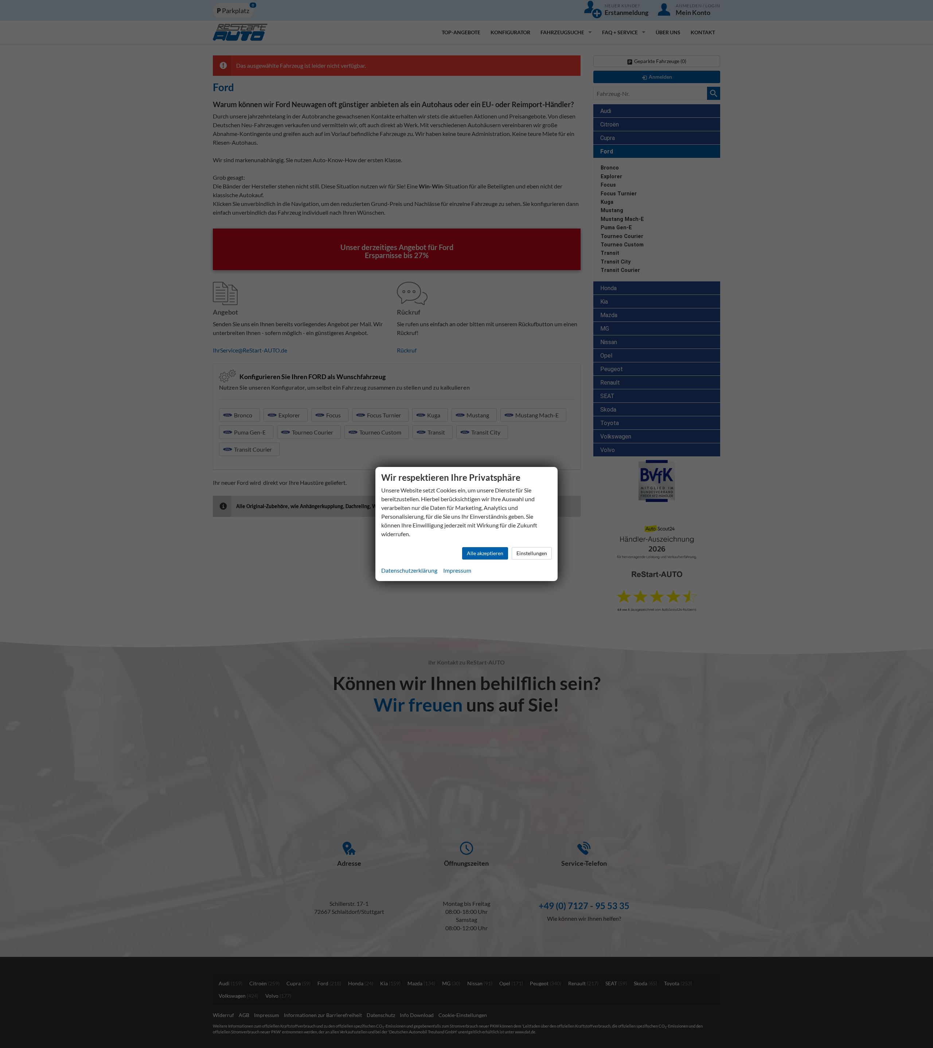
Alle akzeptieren (485, 553)
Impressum (457, 570)
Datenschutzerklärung (409, 570)
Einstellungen (531, 553)
